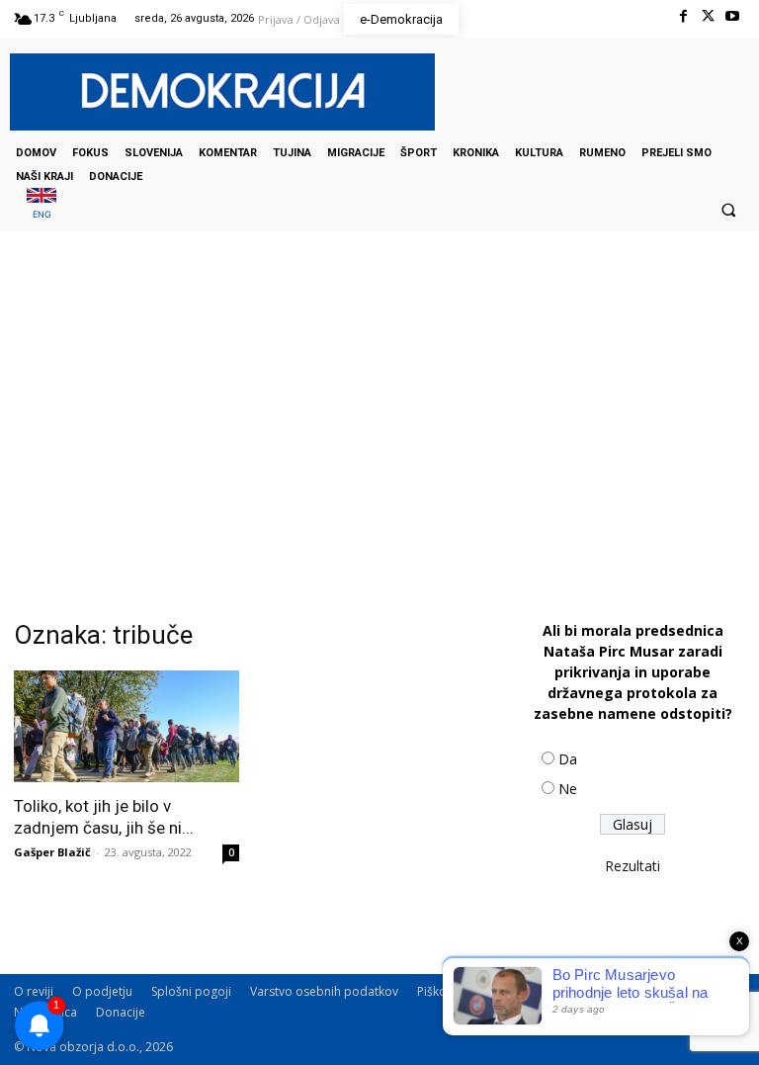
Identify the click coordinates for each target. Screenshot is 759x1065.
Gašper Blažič (52, 851)
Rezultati (632, 865)
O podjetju (102, 991)
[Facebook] (682, 16)
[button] (728, 209)
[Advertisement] (379, 428)
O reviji (33, 991)
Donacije (120, 1012)
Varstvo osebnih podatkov (324, 991)
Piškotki (438, 991)
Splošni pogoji (191, 991)
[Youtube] (732, 16)
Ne (567, 788)
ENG (42, 214)
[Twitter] (708, 16)
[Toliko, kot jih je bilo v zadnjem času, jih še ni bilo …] (126, 726)
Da (567, 759)
